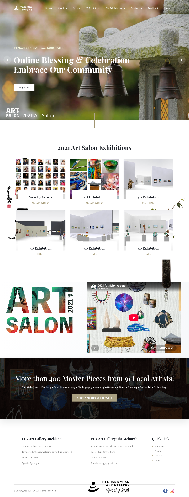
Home (48, 8)
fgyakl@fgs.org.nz (31, 463)
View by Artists (40, 197)
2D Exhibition (93, 8)
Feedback (153, 8)
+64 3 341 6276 (98, 457)
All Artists (25, 87)
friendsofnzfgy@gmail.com (104, 463)
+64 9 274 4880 (30, 457)
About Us (159, 446)
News (167, 8)
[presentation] (7, 60)
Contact (135, 8)
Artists (76, 8)
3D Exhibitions (114, 8)
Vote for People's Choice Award (94, 397)
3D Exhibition (148, 197)
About (61, 8)
